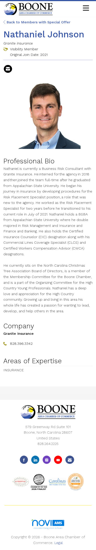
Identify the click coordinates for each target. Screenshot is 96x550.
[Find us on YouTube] (58, 460)
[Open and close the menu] (72, 8)
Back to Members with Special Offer (37, 22)
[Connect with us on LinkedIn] (35, 460)
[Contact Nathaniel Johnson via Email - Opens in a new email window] (8, 69)
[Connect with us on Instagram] (47, 460)
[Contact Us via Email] (69, 460)
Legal (58, 543)
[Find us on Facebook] (24, 460)
